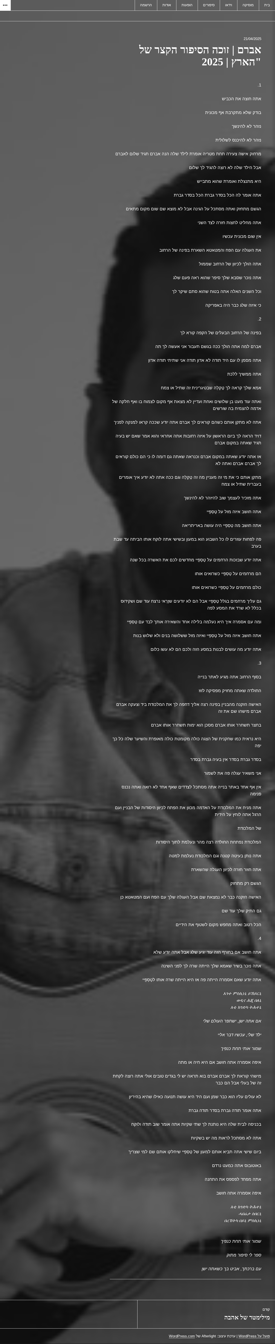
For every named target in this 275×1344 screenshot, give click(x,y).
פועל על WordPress (254, 1336)
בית (267, 5)
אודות (166, 5)
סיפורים (209, 5)
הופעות (187, 5)
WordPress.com (182, 1336)
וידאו (228, 5)
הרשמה (146, 5)
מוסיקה (248, 5)
